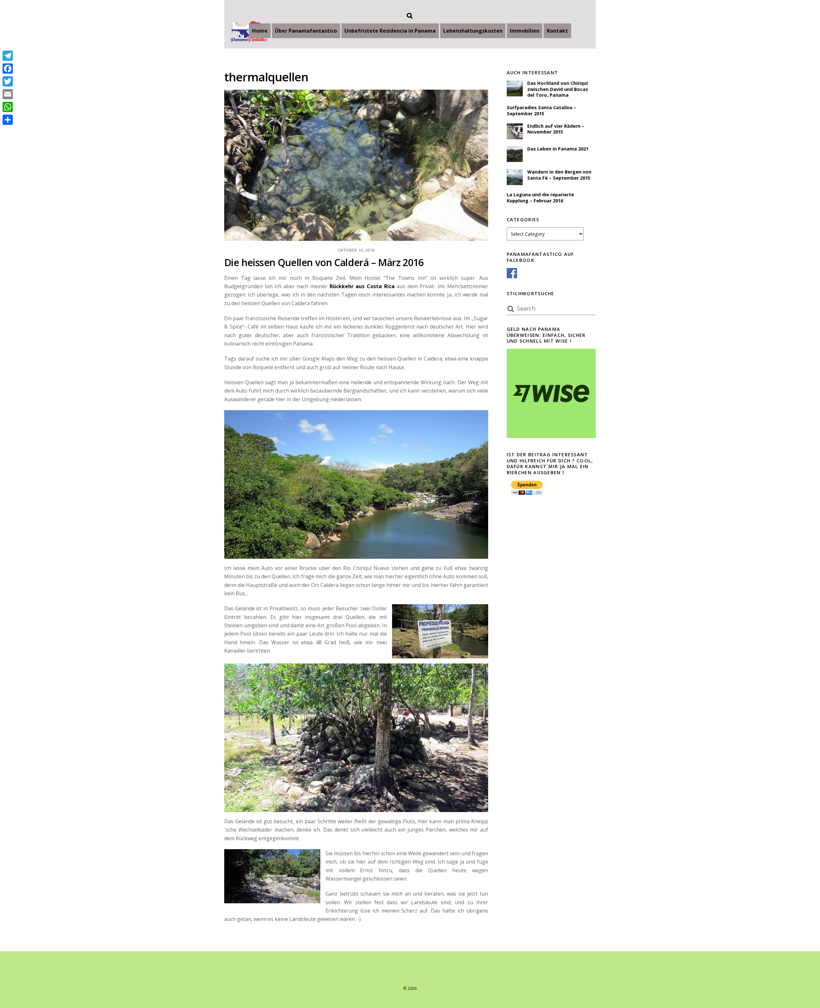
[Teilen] (7, 119)
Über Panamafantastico (306, 30)
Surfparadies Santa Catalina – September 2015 (541, 111)
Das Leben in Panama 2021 (557, 149)
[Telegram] (7, 55)
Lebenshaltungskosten (473, 30)
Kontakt (557, 30)
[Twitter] (7, 81)
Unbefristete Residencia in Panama (390, 30)
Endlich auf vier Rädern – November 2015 (555, 129)
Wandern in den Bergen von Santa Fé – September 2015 (559, 175)
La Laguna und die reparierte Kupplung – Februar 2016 (540, 198)
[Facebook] (7, 68)
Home (259, 30)
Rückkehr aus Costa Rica (362, 286)
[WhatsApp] (7, 107)
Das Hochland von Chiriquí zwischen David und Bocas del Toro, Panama (557, 89)
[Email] (7, 94)
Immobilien (524, 30)
